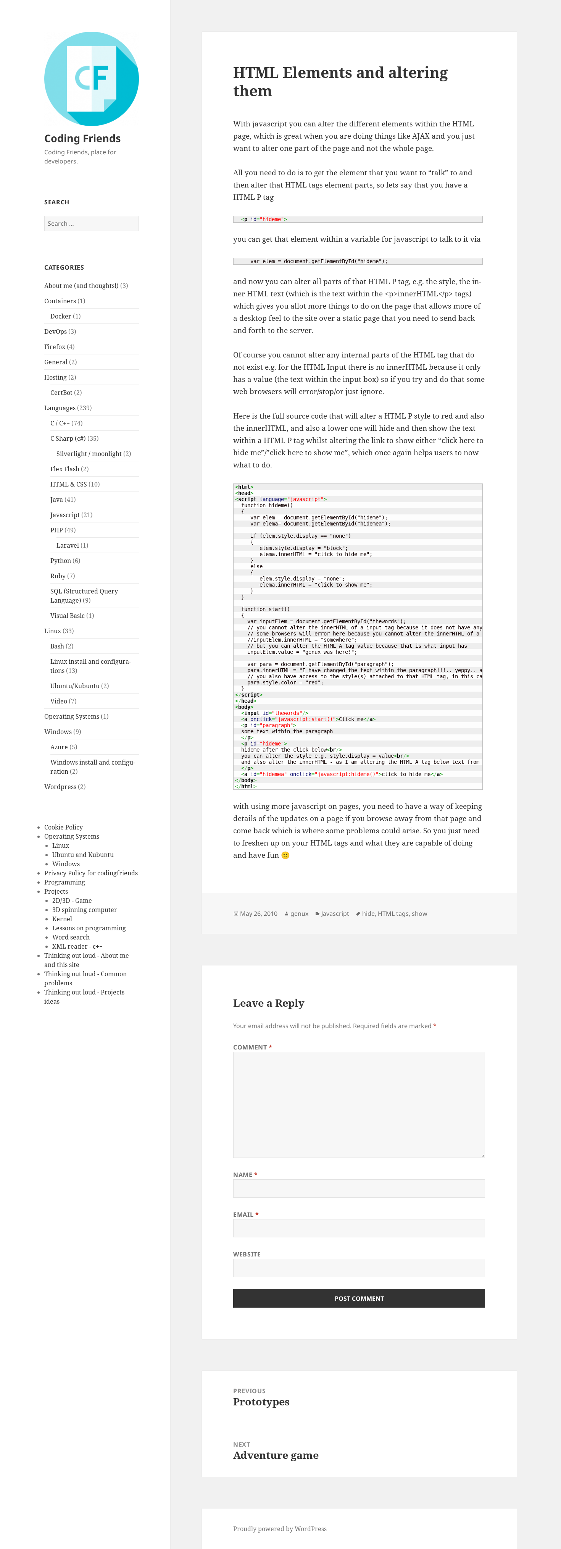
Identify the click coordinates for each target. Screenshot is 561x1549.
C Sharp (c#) (68, 438)
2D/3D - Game (72, 900)
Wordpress (60, 787)
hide (368, 913)
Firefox (54, 347)
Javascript (65, 515)
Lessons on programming (89, 928)
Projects (56, 891)
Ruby (58, 576)
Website (247, 1254)
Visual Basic (67, 615)
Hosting (55, 377)
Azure (59, 747)
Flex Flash (64, 469)
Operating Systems (71, 716)
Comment (252, 1047)
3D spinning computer (84, 909)
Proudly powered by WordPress (280, 1529)
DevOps (55, 331)
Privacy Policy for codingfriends (91, 873)
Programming (64, 882)
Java (56, 499)
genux (299, 913)
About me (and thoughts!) (81, 285)
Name (245, 1175)
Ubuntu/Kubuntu (75, 686)
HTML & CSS (68, 484)
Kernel (62, 919)
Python (60, 560)
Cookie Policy (63, 827)
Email (246, 1214)
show (419, 913)
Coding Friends (82, 138)
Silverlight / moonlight (89, 454)
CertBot (61, 392)
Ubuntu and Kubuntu (83, 854)
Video (58, 701)
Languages (60, 408)
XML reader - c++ (77, 946)
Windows (58, 732)
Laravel (67, 545)
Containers (60, 301)
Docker (60, 316)
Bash (57, 646)
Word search (71, 937)
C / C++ (60, 423)
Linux (52, 631)
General (56, 362)
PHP (56, 530)
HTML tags (393, 913)
